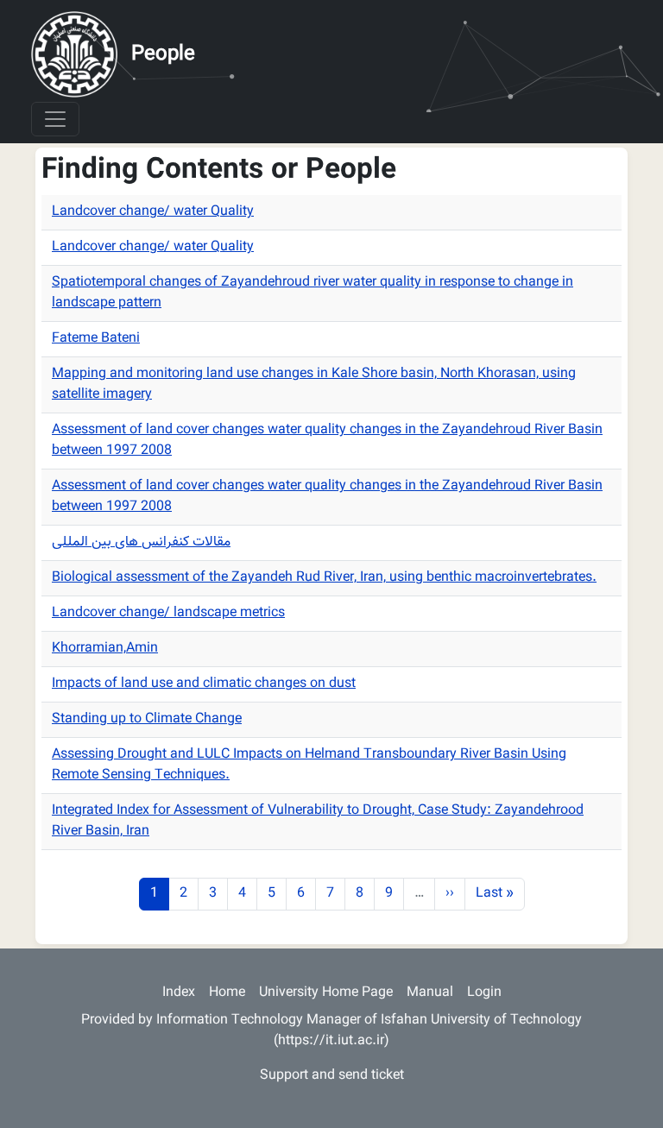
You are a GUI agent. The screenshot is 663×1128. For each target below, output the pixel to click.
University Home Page (326, 993)
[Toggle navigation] (55, 119)
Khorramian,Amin (105, 648)
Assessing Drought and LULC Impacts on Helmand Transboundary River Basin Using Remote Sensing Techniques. (309, 765)
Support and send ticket (332, 1076)
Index (178, 993)
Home (227, 993)
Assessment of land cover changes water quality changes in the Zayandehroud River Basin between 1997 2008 (327, 440)
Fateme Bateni (96, 339)
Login (484, 993)
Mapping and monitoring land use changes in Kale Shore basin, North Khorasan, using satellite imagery (314, 384)
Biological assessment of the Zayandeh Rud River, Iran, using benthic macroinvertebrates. (324, 578)
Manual (430, 993)
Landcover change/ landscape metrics (168, 613)
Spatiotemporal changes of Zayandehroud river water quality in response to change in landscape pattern (312, 293)
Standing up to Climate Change (147, 719)
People (163, 54)
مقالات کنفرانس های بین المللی (141, 542)
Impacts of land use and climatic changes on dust (204, 684)
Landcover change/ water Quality (153, 212)
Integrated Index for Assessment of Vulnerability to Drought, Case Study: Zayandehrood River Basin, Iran (318, 821)
